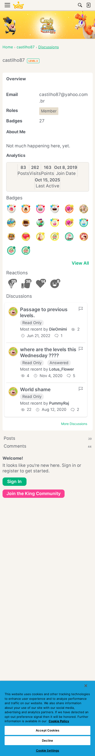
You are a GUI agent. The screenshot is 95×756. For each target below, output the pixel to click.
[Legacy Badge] (83, 208)
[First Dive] (11, 250)
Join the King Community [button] (33, 493)
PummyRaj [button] (59, 403)
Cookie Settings (47, 750)
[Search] (80, 5)
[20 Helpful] (69, 208)
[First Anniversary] (83, 222)
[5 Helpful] (69, 222)
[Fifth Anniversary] (54, 208)
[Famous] (40, 236)
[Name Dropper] (69, 236)
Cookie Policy (59, 721)
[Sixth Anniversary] (11, 208)
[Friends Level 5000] (40, 222)
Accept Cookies (47, 730)
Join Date (66, 173)
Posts (23, 173)
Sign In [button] (14, 481)
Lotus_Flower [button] (61, 369)
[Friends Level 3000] (11, 236)
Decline (47, 740)
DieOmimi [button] (58, 329)
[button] (13, 311)
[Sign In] (88, 5)
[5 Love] (25, 236)
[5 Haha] (83, 236)
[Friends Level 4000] (25, 222)
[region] (47, 718)
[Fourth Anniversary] (40, 208)
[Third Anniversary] (25, 208)
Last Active (47, 186)
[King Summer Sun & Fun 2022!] (11, 222)
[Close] (85, 685)
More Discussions (74, 424)
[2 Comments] (25, 250)
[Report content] (80, 309)
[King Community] (18, 5)
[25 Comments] (54, 236)
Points (47, 173)
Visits (35, 173)
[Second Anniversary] (54, 222)
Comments (48, 446)
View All (80, 263)
